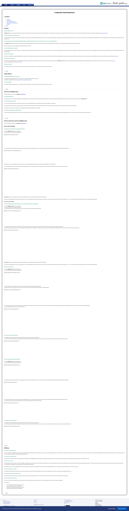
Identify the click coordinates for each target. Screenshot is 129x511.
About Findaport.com (7, 502)
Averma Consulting (11, 505)
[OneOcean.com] (106, 2)
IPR (65, 503)
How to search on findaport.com (12, 22)
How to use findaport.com (11, 21)
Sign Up (18, 4)
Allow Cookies (122, 508)
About (12, 4)
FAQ (24, 4)
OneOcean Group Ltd (40, 504)
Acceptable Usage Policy (27, 79)
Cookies (39, 508)
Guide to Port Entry (105, 33)
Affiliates (8, 24)
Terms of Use (18, 79)
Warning (35, 502)
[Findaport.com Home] (121, 2)
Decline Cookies (111, 508)
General (8, 19)
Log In (6, 4)
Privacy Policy (66, 502)
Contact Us (30, 4)
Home (4, 500)
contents (6, 25)
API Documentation (6, 503)
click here (113, 60)
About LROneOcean (6, 501)
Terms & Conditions (67, 500)
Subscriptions (9, 20)
